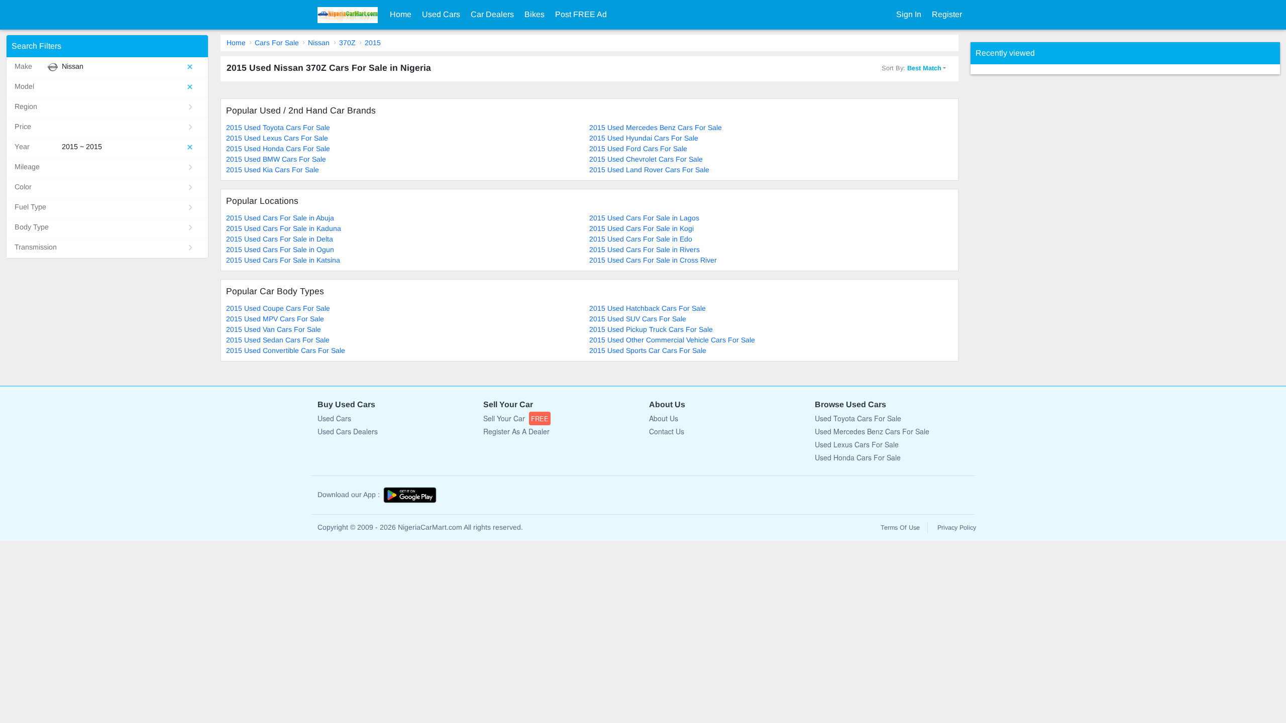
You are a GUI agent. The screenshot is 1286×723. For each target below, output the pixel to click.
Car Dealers (492, 14)
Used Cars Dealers (347, 431)
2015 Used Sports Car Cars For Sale (647, 350)
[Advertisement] (1046, 225)
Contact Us (666, 431)
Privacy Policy (956, 527)
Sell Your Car (516, 418)
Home (400, 14)
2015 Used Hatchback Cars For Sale (647, 308)
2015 (373, 43)
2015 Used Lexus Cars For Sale (277, 138)
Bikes (534, 14)
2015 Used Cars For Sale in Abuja (280, 218)
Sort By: (911, 68)
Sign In (908, 14)
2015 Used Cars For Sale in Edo (640, 239)
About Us (663, 418)
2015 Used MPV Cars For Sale (275, 319)
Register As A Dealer (516, 431)
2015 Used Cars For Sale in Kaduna (283, 228)
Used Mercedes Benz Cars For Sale (872, 431)
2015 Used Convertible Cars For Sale (285, 350)
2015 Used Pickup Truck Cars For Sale (651, 329)
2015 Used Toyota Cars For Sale (278, 128)
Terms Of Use (900, 527)
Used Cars (441, 14)
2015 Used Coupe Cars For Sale (278, 308)
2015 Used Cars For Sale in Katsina (283, 260)
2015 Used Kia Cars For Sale (272, 170)
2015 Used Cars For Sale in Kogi (641, 228)
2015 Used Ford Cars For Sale (638, 149)
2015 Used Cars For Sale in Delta (279, 239)
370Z (347, 43)
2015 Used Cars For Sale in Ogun (280, 250)
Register (947, 14)
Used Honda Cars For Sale (858, 457)
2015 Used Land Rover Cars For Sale (649, 170)
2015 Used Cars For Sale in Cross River (653, 260)
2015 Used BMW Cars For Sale (276, 159)
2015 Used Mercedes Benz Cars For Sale (655, 128)
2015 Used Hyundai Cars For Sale (643, 138)
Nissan (319, 43)
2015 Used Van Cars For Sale (273, 329)
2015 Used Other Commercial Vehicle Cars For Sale (672, 340)
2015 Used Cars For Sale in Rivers (644, 250)
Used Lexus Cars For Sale (857, 444)
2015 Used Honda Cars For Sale (278, 149)
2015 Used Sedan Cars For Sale (278, 340)
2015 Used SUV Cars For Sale (637, 319)
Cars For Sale (277, 43)
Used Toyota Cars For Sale (858, 418)
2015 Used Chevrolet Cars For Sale (646, 159)
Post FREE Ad (581, 14)
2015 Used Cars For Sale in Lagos (644, 218)
